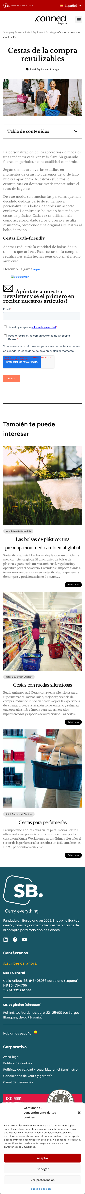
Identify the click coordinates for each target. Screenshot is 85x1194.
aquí (36, 269)
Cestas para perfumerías (43, 822)
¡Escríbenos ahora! (20, 963)
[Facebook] (15, 939)
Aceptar (42, 1158)
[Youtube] (24, 939)
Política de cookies (40, 1188)
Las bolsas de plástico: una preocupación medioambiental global (42, 543)
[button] (79, 1113)
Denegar (43, 1169)
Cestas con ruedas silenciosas (42, 685)
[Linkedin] (5, 939)
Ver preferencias (43, 1180)
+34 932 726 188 (19, 990)
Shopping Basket (13, 32)
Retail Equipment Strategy (40, 32)
